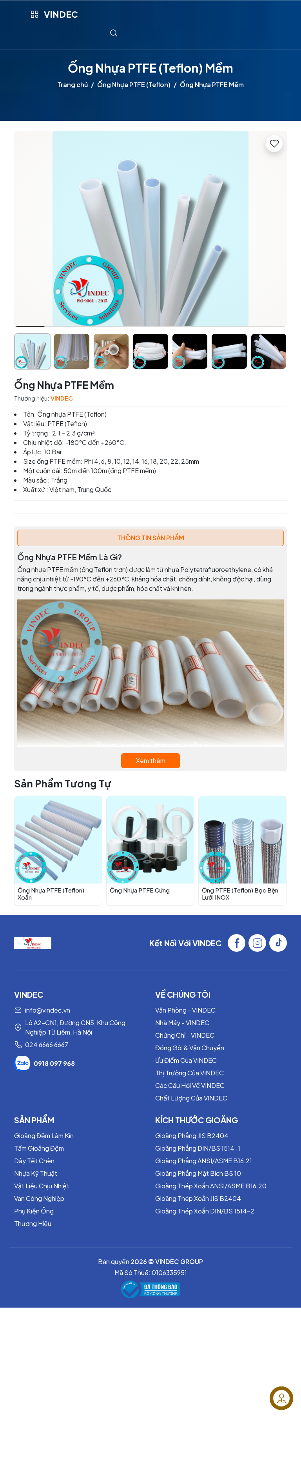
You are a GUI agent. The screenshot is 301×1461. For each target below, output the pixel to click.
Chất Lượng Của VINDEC (191, 1098)
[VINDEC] (32, 942)
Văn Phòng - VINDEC (185, 1010)
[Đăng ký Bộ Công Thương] (150, 1289)
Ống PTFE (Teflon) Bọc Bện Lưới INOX (240, 893)
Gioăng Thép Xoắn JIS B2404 (198, 1198)
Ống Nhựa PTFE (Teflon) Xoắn (51, 893)
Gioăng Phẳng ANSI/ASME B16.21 (203, 1161)
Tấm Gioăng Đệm (39, 1148)
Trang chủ (72, 84)
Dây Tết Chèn (34, 1161)
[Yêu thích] (274, 143)
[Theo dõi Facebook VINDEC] (236, 943)
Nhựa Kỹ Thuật (35, 1173)
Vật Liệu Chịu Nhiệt (41, 1186)
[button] (275, 230)
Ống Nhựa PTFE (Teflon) (133, 84)
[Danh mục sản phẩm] (34, 14)
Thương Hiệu (32, 1223)
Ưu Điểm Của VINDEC (186, 1060)
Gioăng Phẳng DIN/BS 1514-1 (197, 1148)
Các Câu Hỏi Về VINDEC (190, 1085)
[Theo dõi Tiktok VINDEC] (278, 943)
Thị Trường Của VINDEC (189, 1073)
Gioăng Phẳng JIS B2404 (191, 1135)
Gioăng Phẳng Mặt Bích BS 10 (198, 1173)
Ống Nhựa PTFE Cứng (140, 890)
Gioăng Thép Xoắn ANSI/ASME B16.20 (211, 1186)
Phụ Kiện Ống (34, 1211)
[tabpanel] (150, 660)
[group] (150, 229)
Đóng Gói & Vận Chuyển (189, 1048)
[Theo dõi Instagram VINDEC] (257, 943)
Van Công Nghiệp (39, 1198)
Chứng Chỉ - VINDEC (184, 1035)
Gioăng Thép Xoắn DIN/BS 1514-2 (204, 1211)
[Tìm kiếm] (113, 33)
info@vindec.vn (47, 1010)
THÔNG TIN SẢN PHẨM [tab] (150, 538)
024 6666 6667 (46, 1044)
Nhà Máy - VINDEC (182, 1022)
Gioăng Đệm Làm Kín (44, 1135)
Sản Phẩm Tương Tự (62, 783)
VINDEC (61, 14)
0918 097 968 (54, 1063)
